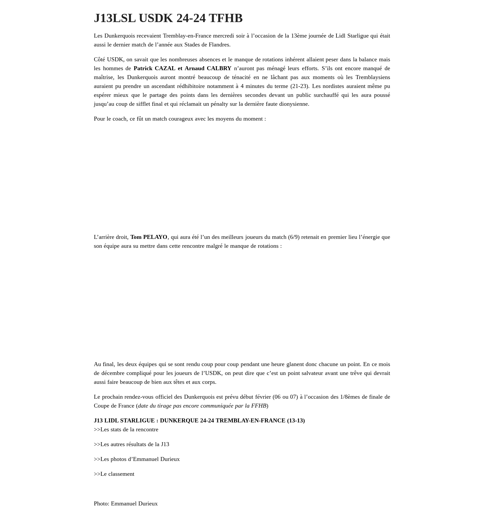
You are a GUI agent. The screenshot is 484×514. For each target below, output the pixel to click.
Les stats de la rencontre (129, 429)
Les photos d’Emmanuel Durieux (140, 459)
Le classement (117, 474)
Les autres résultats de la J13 (134, 444)
